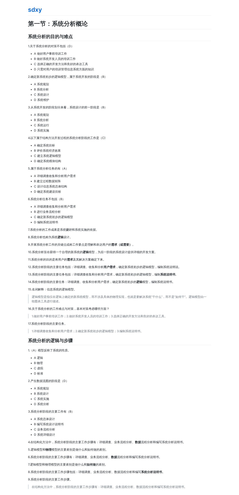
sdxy (35, 9)
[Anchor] (75, 36)
